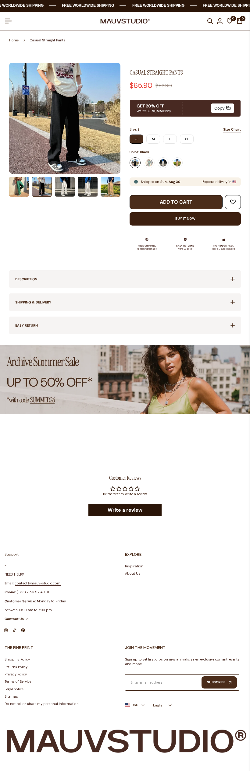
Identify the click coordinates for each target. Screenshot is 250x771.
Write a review (125, 510)
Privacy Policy (16, 674)
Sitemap (11, 696)
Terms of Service (18, 681)
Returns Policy (16, 667)
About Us (132, 573)
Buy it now (185, 218)
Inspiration (134, 566)
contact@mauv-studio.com (37, 583)
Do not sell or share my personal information (42, 704)
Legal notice (14, 689)
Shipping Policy (17, 659)
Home (14, 40)
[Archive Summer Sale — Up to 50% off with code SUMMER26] (125, 380)
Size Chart (232, 129)
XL (187, 139)
